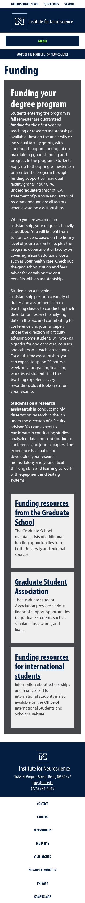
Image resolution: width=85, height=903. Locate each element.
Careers (42, 816)
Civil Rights (42, 856)
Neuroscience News (24, 4)
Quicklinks (51, 4)
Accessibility (42, 830)
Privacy (42, 883)
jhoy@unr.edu (42, 782)
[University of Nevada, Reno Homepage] (42, 756)
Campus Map (42, 896)
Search (69, 4)
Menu (42, 41)
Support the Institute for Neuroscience (42, 54)
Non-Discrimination (42, 869)
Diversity (42, 843)
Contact (42, 803)
